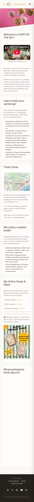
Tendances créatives (17, 483)
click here (20, 300)
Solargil (23, 481)
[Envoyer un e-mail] (26, 490)
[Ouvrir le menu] (29, 4)
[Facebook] (12, 490)
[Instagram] (8, 490)
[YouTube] (21, 490)
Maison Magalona (14, 481)
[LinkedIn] (17, 490)
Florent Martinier (24, 497)
